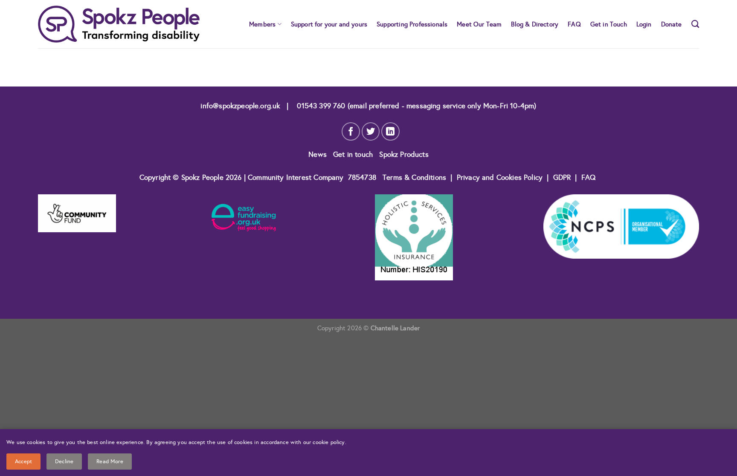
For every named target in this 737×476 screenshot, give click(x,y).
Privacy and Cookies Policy (501, 177)
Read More (109, 461)
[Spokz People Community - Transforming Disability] (119, 24)
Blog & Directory (534, 24)
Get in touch (354, 154)
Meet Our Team (479, 24)
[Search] (695, 24)
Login (644, 24)
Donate (671, 24)
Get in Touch (608, 24)
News (318, 154)
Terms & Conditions (414, 177)
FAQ (574, 24)
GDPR (562, 177)
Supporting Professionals (412, 24)
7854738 (362, 177)
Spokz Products (403, 154)
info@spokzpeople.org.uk (240, 105)
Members (262, 24)
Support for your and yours (329, 24)
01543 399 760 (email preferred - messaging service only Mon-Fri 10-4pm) (415, 105)
